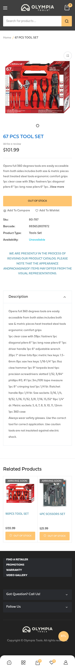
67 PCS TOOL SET (23, 136)
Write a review (12, 144)
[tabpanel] (37, 87)
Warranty (14, 570)
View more (57, 187)
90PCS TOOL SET (17, 514)
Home (7, 37)
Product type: (12, 233)
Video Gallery (17, 575)
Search (66, 21)
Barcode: (9, 226)
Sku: (6, 219)
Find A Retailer (17, 559)
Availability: (10, 240)
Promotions (15, 564)
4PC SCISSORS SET (52, 514)
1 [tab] (37, 126)
